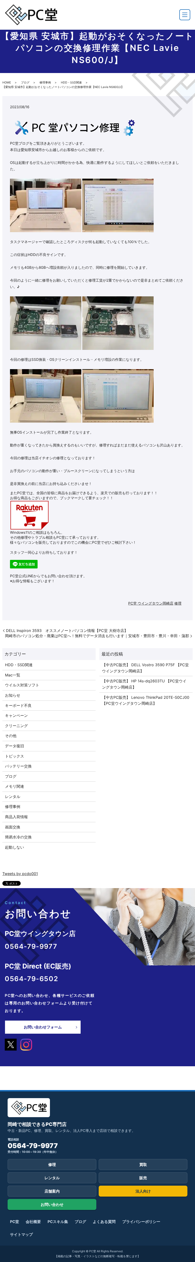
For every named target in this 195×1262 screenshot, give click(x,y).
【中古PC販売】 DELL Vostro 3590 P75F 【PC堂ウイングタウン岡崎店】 (145, 667)
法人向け (143, 1191)
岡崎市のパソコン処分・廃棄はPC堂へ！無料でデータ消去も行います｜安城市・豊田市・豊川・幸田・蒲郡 (97, 635)
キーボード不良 (18, 705)
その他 (10, 735)
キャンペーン (16, 715)
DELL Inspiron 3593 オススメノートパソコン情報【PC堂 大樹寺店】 (67, 630)
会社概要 (33, 1221)
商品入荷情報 (16, 816)
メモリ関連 (14, 786)
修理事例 (45, 82)
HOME (6, 82)
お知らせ (12, 695)
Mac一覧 (12, 675)
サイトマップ (21, 1234)
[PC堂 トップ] (31, 14)
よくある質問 (104, 1221)
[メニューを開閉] (184, 14)
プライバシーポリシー (141, 1221)
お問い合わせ (52, 1204)
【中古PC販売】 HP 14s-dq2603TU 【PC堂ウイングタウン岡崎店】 (144, 684)
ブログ (25, 82)
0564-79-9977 (33, 1146)
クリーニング (16, 725)
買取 (143, 1164)
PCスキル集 (58, 1221)
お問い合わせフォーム (43, 1027)
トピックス (14, 756)
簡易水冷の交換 (18, 837)
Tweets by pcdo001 (20, 873)
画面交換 (12, 827)
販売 (143, 1177)
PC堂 (14, 1221)
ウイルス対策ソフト (22, 685)
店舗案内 (52, 1191)
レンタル (12, 796)
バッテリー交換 (18, 766)
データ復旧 (14, 746)
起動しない (14, 847)
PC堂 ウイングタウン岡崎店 (150, 603)
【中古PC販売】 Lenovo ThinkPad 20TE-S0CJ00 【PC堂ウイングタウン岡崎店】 (145, 700)
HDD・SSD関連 (71, 82)
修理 (177, 603)
